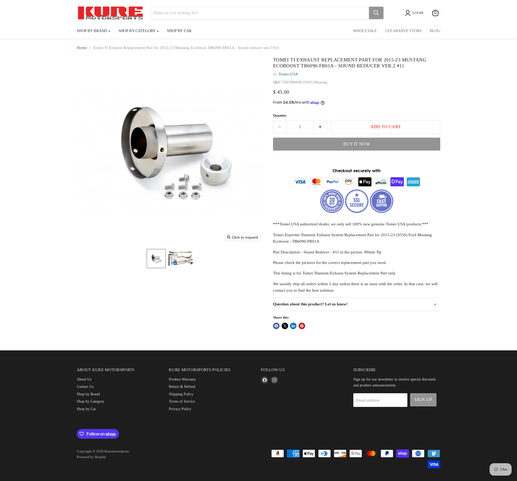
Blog (435, 31)
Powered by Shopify (91, 457)
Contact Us (85, 386)
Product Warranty (182, 379)
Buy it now (356, 144)
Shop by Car (86, 409)
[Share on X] (285, 326)
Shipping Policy (181, 394)
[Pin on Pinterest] (302, 326)
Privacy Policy (180, 409)
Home (82, 48)
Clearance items (403, 31)
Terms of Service (182, 401)
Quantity (280, 115)
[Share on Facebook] (276, 326)
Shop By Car (179, 31)
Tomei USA (288, 74)
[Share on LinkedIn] (293, 326)
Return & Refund (182, 386)
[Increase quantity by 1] (320, 127)
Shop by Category (137, 31)
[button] (156, 258)
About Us (84, 379)
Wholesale (365, 31)
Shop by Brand (92, 31)
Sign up (423, 399)
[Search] (376, 13)
